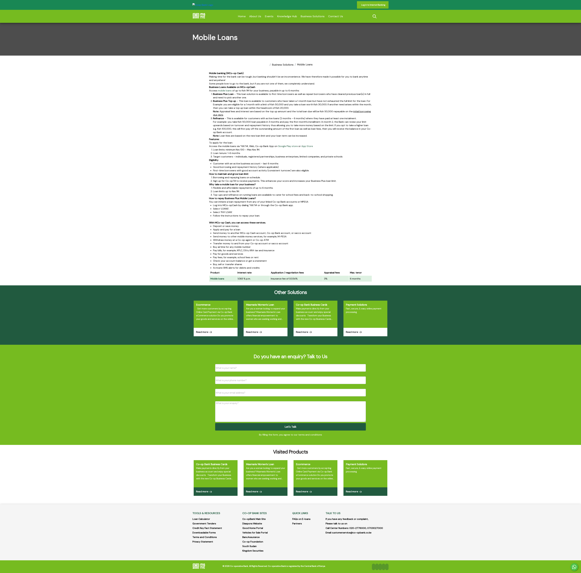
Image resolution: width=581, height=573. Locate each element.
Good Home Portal (252, 528)
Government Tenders (204, 523)
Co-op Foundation (252, 541)
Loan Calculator (201, 519)
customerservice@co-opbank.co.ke (351, 532)
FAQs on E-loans (301, 519)
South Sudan (249, 546)
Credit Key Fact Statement (207, 528)
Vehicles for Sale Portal (255, 532)
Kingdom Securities (252, 550)
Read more (202, 332)
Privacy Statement (202, 541)
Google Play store (288, 146)
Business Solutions (283, 64)
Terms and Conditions (204, 537)
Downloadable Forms (204, 532)
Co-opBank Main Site (254, 519)
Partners (297, 523)
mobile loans (225, 90)
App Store (307, 146)
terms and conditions (310, 434)
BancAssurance (251, 537)
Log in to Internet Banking (373, 5)
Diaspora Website (252, 523)
